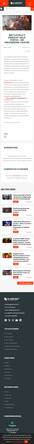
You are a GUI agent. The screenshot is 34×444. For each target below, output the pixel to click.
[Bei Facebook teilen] (5, 136)
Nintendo (9, 369)
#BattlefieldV (8, 82)
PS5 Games (9, 340)
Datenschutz (10, 404)
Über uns (9, 395)
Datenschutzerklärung (17, 442)
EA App (8, 378)
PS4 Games (9, 336)
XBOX (7, 366)
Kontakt (8, 398)
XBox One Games (11, 343)
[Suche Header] (32, 9)
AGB (7, 401)
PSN (7, 362)
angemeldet (15, 176)
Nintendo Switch (11, 349)
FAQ (7, 392)
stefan (9, 47)
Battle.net (9, 375)
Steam (8, 372)
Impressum (9, 407)
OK (26, 442)
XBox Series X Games (13, 346)
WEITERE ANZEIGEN (25, 283)
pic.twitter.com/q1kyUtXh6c (12, 96)
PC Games (9, 333)
